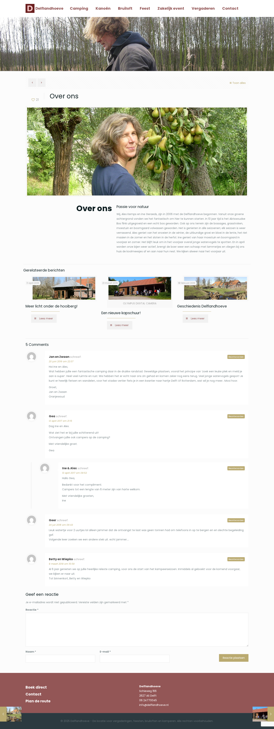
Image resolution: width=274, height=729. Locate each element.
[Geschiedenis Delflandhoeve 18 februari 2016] (10, 714)
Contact (33, 694)
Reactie (32, 610)
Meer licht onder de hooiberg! (52, 306)
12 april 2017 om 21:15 (60, 420)
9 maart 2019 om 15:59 (62, 563)
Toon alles (239, 83)
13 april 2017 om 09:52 (74, 472)
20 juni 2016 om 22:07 (61, 361)
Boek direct (36, 687)
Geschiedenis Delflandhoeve (202, 306)
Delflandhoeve (49, 8)
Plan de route (38, 701)
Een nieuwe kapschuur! (121, 312)
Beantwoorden (236, 356)
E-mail (105, 652)
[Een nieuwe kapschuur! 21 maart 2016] (263, 714)
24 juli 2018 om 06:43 (61, 524)
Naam (31, 652)
